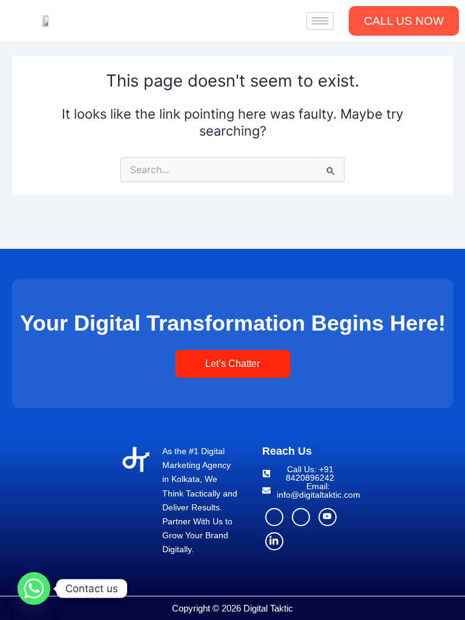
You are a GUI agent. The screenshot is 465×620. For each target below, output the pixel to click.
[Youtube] (327, 517)
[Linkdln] (274, 541)
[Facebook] (274, 517)
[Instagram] (301, 517)
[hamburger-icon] (320, 21)
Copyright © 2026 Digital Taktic (232, 608)
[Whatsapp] (34, 588)
